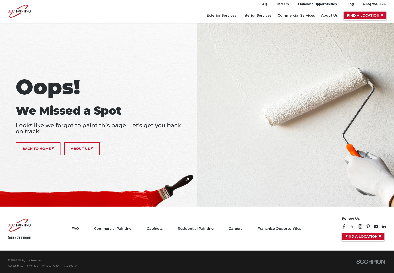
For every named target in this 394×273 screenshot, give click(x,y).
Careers (236, 229)
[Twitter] (352, 226)
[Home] (19, 11)
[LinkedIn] (384, 226)
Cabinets (155, 229)
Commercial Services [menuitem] (296, 15)
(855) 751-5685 (374, 4)
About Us (80, 149)
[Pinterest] (368, 226)
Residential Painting (196, 229)
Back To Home (36, 149)
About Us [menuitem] (329, 15)
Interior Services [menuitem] (256, 15)
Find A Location (363, 15)
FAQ (75, 229)
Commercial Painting (113, 229)
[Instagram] (360, 226)
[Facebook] (344, 226)
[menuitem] (15, 265)
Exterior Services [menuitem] (221, 15)
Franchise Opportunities (279, 229)
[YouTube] (376, 226)
